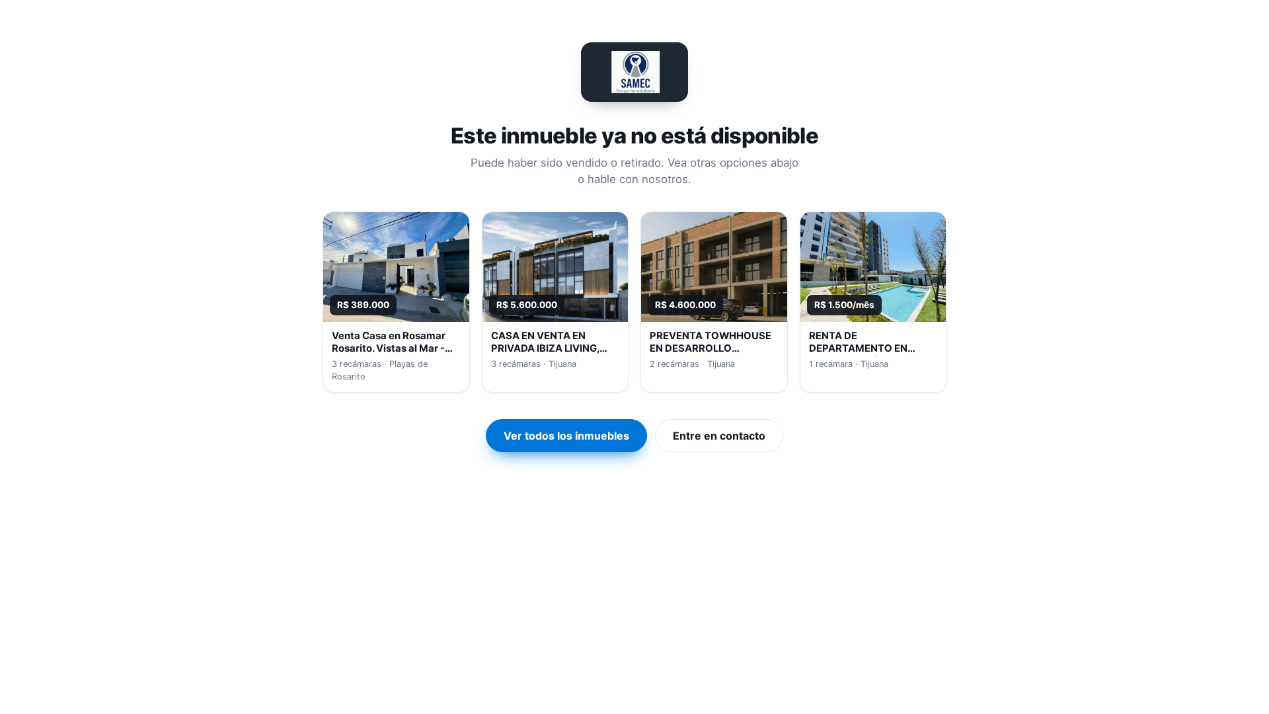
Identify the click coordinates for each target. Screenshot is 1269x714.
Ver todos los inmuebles (566, 435)
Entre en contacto (719, 435)
